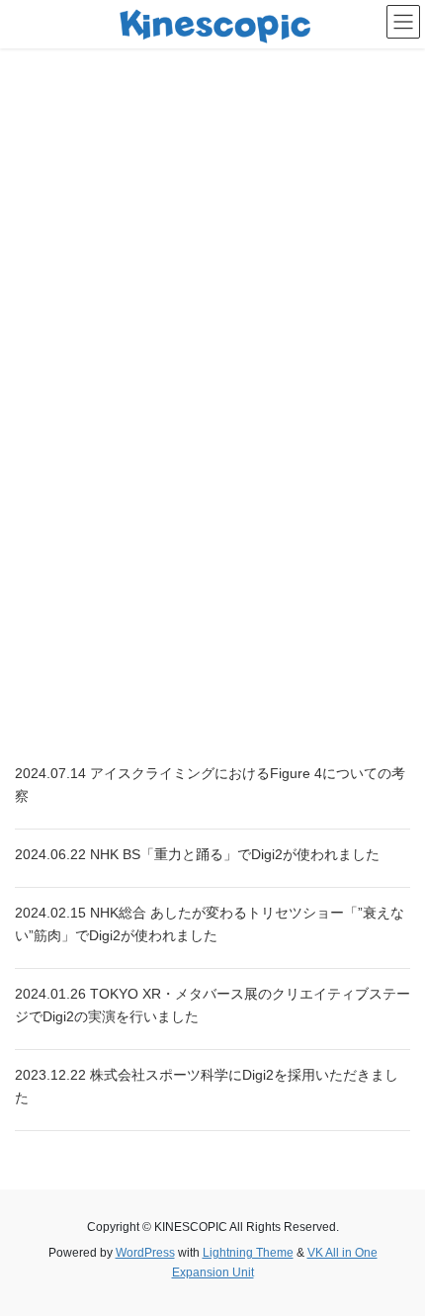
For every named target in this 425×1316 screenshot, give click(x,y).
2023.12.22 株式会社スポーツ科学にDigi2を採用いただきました (206, 1086)
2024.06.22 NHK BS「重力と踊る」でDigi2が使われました (197, 854)
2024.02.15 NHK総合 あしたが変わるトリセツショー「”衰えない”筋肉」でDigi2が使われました (209, 924)
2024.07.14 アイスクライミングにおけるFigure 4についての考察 (210, 784)
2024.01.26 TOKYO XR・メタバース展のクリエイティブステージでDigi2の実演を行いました (212, 1005)
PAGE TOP (395, 1258)
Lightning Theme (248, 1253)
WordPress (145, 1253)
